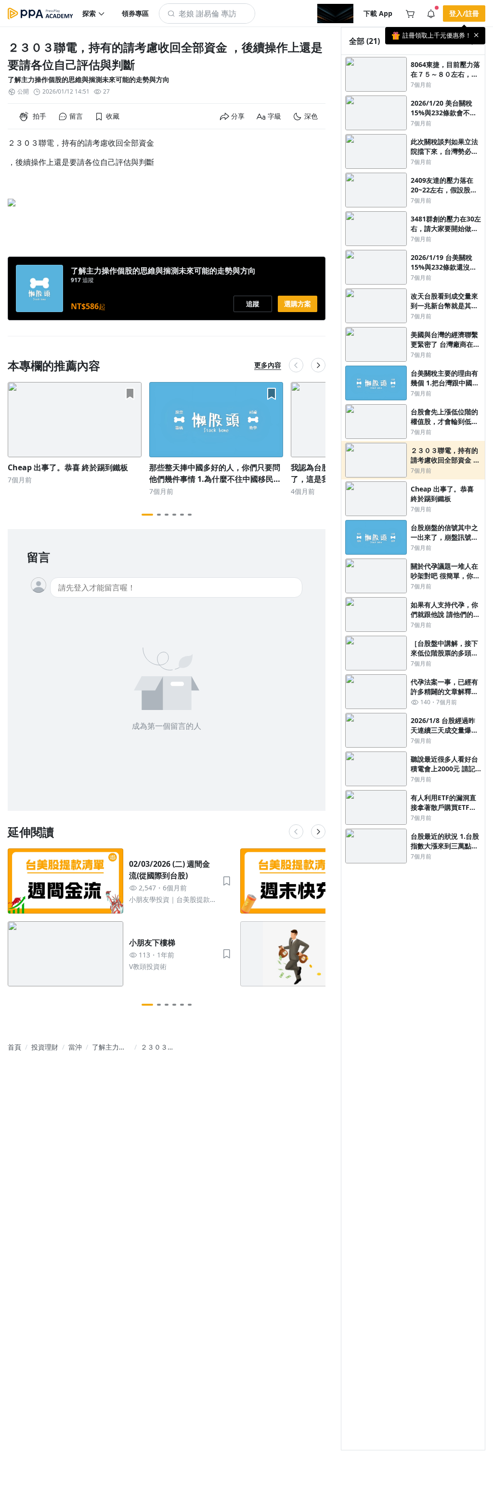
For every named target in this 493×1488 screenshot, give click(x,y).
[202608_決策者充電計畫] (335, 13)
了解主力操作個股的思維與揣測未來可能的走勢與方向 (88, 79)
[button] (94, 13)
